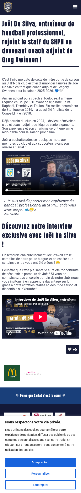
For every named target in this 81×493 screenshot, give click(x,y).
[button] (75, 7)
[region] (40, 454)
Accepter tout (40, 462)
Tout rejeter (40, 485)
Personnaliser (40, 473)
